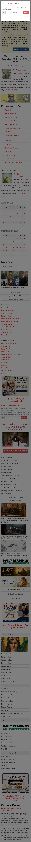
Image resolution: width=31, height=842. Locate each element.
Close (26, 18)
